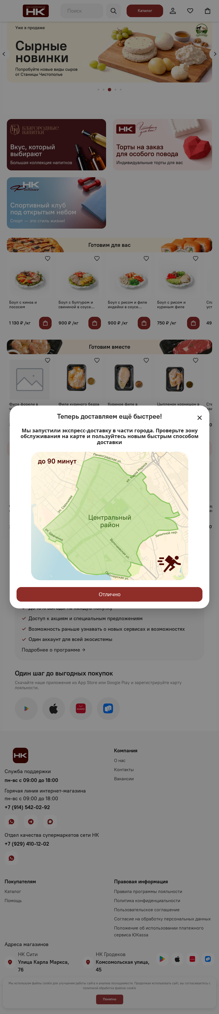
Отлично (110, 594)
